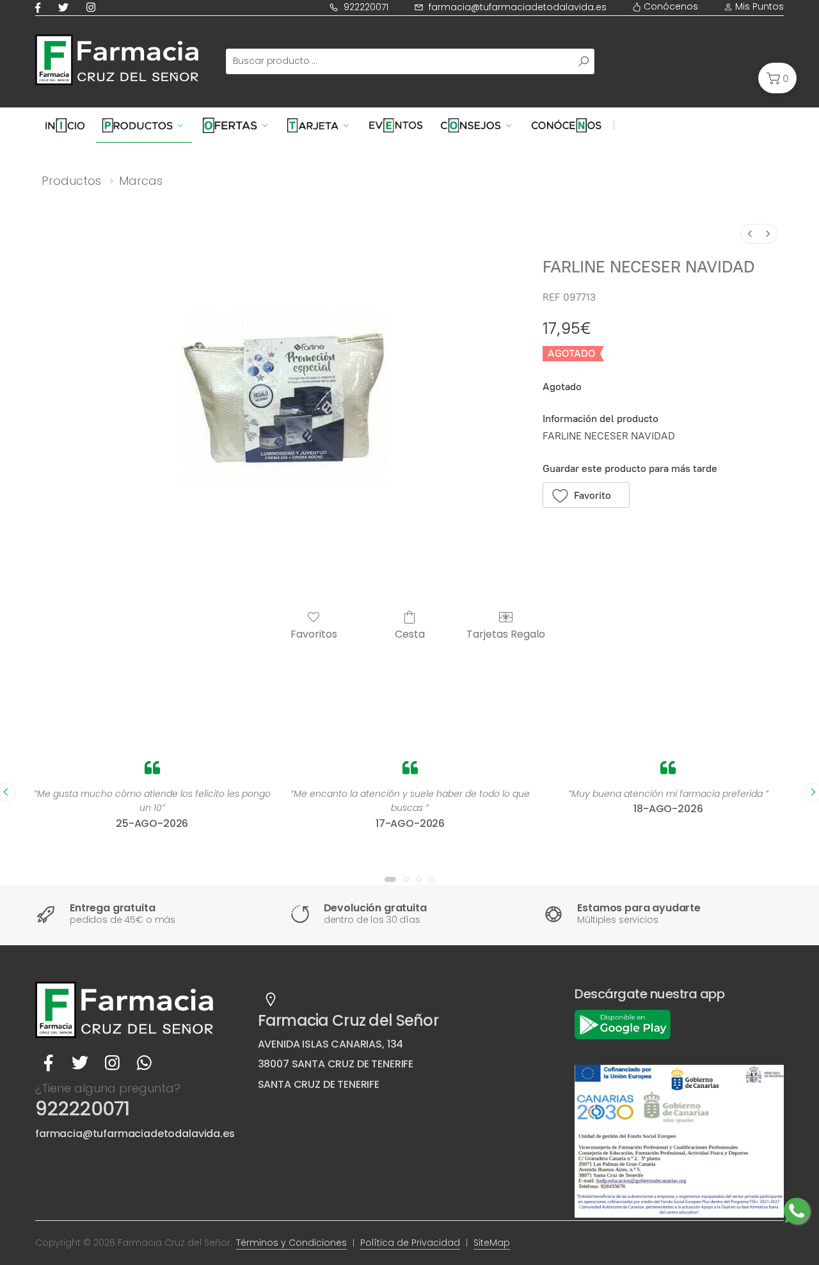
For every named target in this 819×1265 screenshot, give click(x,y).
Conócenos (669, 6)
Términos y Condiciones (291, 1242)
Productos (71, 181)
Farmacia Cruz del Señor (348, 1020)
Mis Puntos (758, 6)
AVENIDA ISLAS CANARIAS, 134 (331, 1044)
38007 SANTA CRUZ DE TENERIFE (336, 1064)
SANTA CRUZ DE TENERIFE (318, 1084)
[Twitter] (66, 7)
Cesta (410, 633)
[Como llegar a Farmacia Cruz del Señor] (270, 999)
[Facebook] (40, 7)
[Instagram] (93, 7)
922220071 (366, 7)
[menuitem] (750, 233)
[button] (777, 78)
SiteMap (491, 1242)
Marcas (141, 181)
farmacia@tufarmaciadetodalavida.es (518, 7)
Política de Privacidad (410, 1242)
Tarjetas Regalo (505, 633)
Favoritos (313, 633)
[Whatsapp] (144, 1063)
